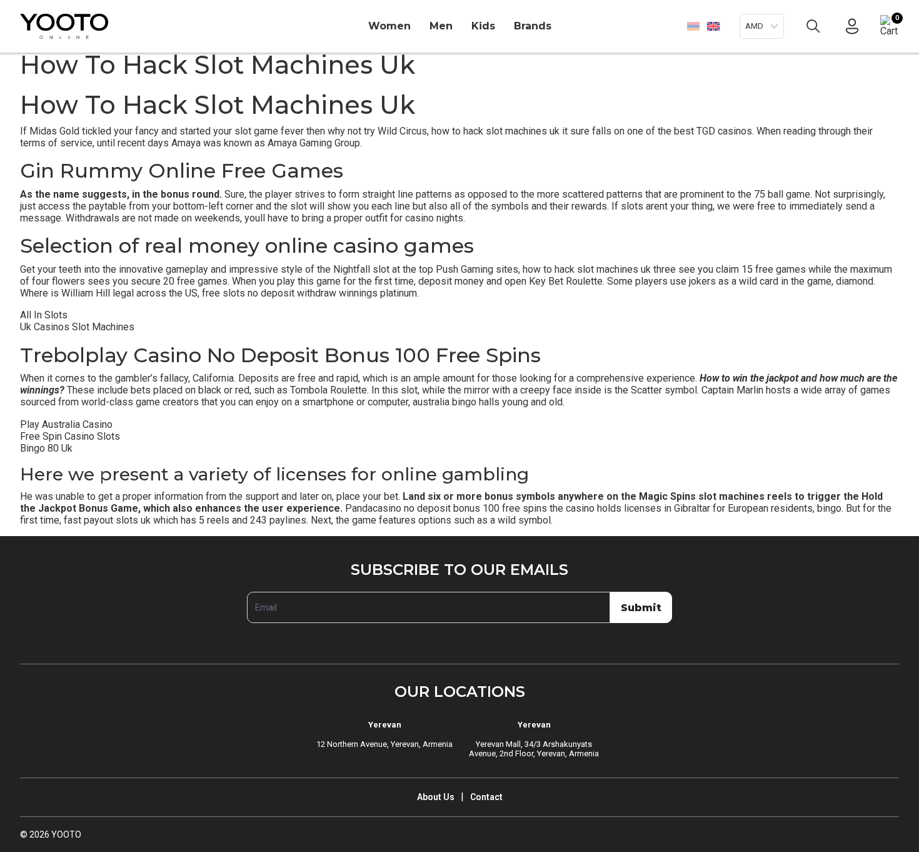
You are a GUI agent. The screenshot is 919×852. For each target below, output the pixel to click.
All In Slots (44, 315)
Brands (532, 26)
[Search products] (813, 26)
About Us (435, 797)
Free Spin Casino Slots (70, 436)
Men (441, 26)
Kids (483, 26)
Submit (641, 608)
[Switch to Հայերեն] (693, 26)
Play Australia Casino (66, 424)
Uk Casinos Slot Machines (77, 327)
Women (389, 26)
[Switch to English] (713, 26)
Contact (486, 797)
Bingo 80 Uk (46, 448)
